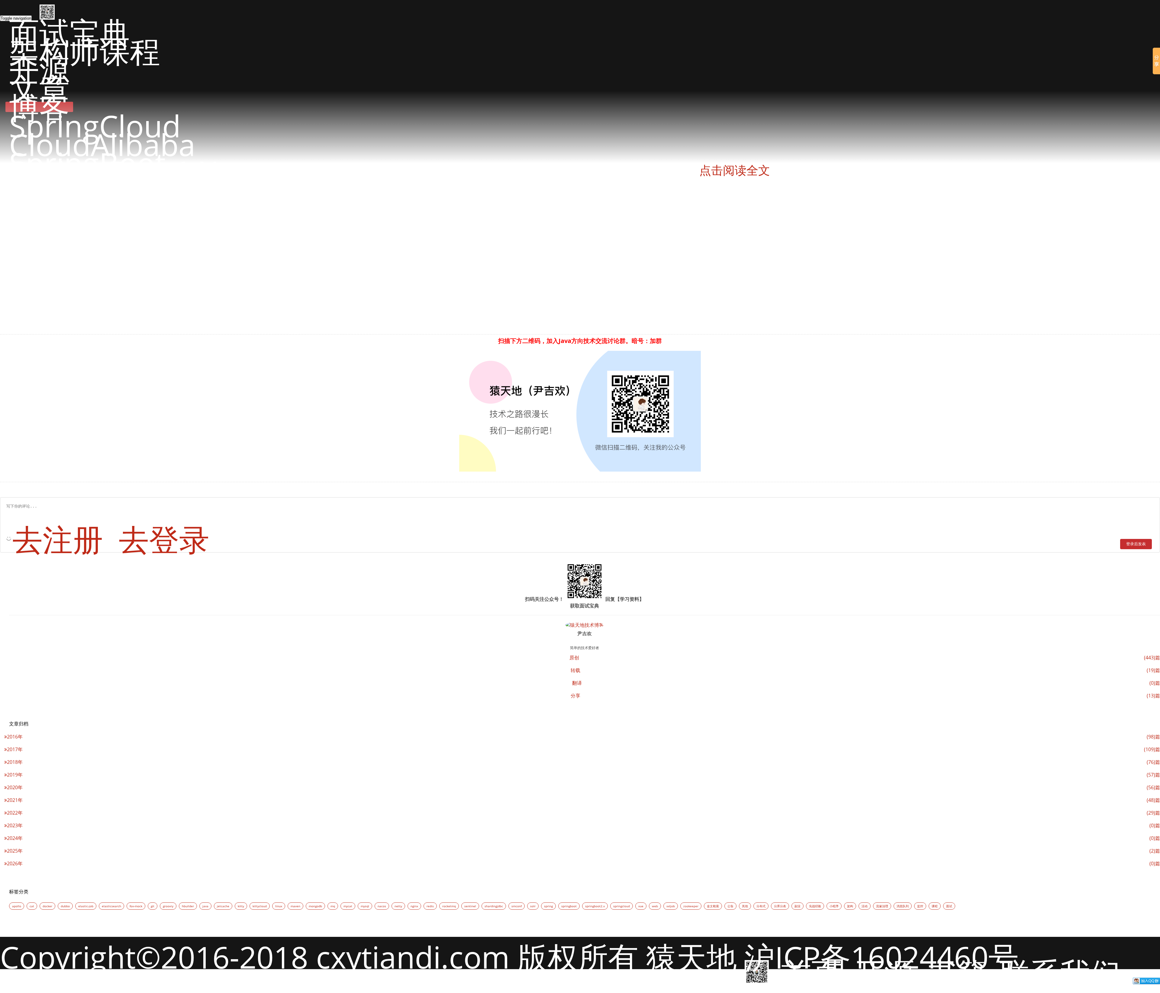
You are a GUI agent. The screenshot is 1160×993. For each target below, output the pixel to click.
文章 (39, 88)
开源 (39, 69)
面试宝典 (69, 32)
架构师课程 (84, 51)
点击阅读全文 (734, 170)
